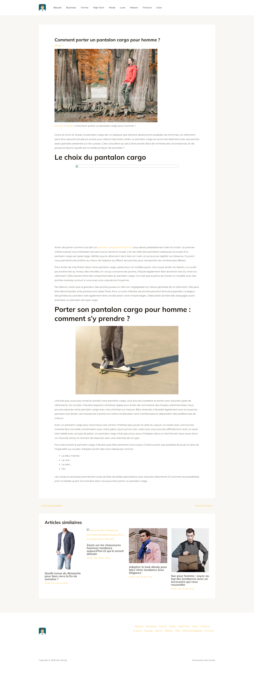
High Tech (184, 626)
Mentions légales (192, 630)
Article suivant (205, 505)
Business (151, 626)
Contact (209, 630)
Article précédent (51, 505)
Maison (168, 630)
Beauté (139, 626)
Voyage (148, 630)
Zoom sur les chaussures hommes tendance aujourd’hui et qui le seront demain (105, 549)
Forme (163, 626)
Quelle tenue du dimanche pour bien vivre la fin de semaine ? (63, 576)
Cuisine (137, 630)
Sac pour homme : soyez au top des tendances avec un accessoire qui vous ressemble (190, 580)
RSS (177, 630)
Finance (205, 626)
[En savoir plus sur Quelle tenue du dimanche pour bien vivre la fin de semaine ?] (64, 548)
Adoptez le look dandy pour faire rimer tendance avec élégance (148, 570)
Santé (158, 630)
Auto (195, 626)
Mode (58, 45)
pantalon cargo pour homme (115, 247)
